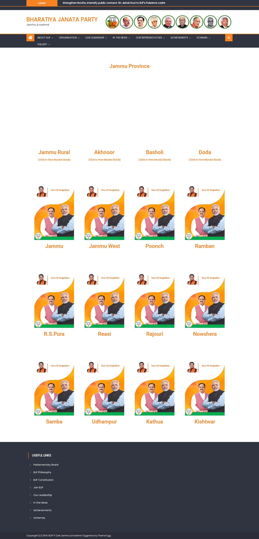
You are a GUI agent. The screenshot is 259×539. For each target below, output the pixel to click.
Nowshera (205, 334)
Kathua (154, 421)
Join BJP (38, 487)
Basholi (155, 152)
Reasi (104, 334)
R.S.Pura (54, 334)
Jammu (54, 246)
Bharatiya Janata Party (62, 19)
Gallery (42, 44)
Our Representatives (149, 37)
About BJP (43, 37)
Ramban (205, 246)
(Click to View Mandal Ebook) (54, 159)
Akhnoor (104, 152)
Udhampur (104, 421)
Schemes (202, 37)
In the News (120, 37)
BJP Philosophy (42, 472)
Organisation (68, 37)
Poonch (155, 246)
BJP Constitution (43, 480)
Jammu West (104, 246)
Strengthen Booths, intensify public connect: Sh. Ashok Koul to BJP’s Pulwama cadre (114, 3)
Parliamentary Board (45, 464)
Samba (54, 421)
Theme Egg (104, 535)
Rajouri (154, 334)
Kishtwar (205, 421)
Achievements (179, 37)
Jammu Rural (54, 152)
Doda (205, 152)
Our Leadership (94, 37)
